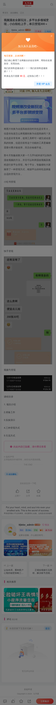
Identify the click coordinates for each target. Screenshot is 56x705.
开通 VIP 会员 (43, 83)
